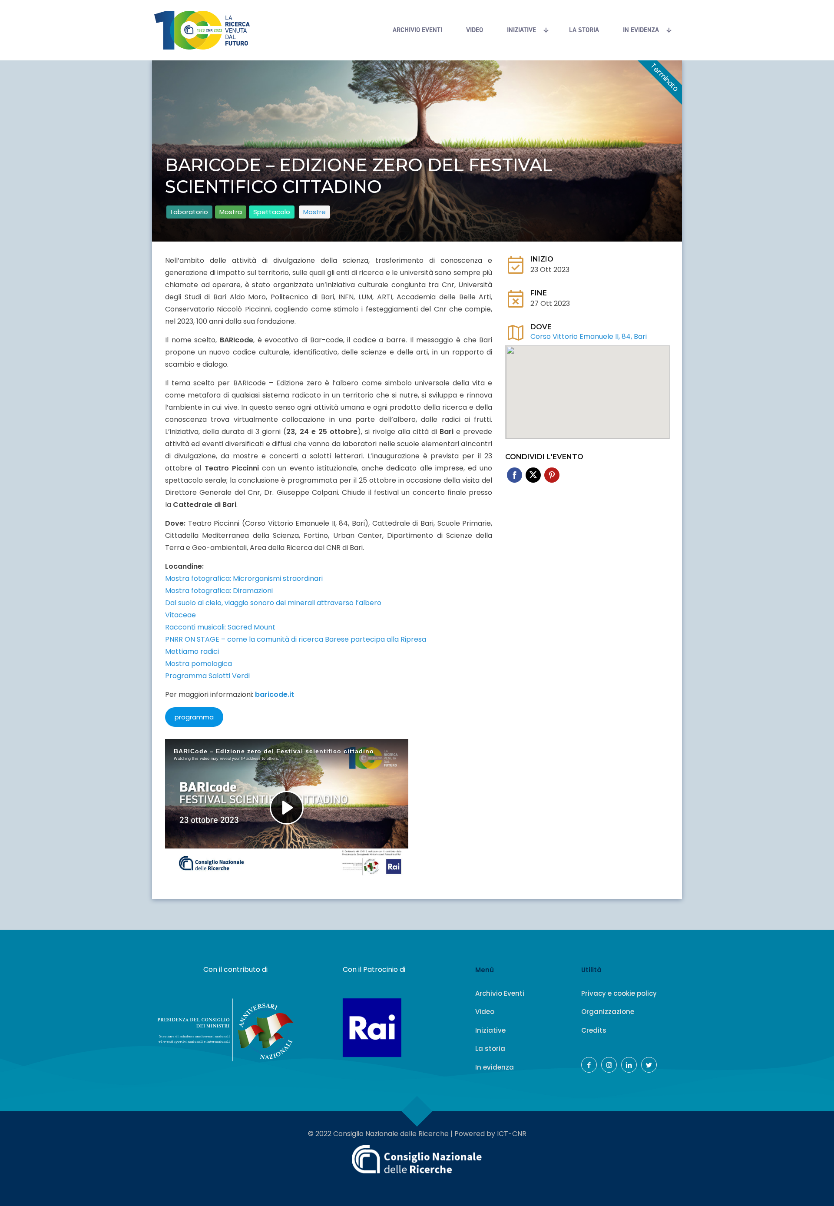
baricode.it (274, 694)
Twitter (533, 475)
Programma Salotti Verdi (207, 676)
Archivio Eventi (499, 993)
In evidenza (494, 1067)
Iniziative (490, 1030)
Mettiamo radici (192, 651)
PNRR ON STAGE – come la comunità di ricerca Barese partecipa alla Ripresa (295, 639)
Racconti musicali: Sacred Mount (220, 627)
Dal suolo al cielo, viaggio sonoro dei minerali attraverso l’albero (273, 603)
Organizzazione (607, 1011)
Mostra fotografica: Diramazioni (219, 591)
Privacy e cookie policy (619, 993)
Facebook (514, 475)
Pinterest (551, 475)
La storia (490, 1048)
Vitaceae (180, 615)
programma (194, 717)
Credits (593, 1030)
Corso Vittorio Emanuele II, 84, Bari (588, 336)
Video (484, 1011)
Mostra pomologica (198, 664)
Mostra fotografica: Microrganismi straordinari (244, 578)
